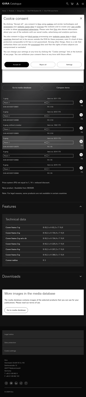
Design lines (21, 11)
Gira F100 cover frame (51, 11)
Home (4, 11)
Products (11, 11)
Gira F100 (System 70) (34, 11)
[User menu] (77, 4)
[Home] (34, 4)
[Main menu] (82, 3)
